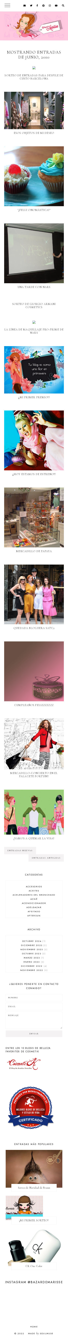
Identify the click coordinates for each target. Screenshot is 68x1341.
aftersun (34, 915)
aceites (34, 890)
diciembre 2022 (33, 966)
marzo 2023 (33, 957)
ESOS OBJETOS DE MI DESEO (34, 133)
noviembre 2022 (33, 970)
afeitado (34, 911)
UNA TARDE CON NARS (34, 287)
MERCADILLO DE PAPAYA (34, 551)
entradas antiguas (46, 858)
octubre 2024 (33, 941)
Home (34, 1326)
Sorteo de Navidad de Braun (34, 1187)
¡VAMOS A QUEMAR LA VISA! (34, 838)
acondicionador (34, 903)
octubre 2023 (33, 953)
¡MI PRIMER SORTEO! (34, 1220)
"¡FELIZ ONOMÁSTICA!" (34, 210)
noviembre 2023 (33, 949)
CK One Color (34, 1266)
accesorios (34, 886)
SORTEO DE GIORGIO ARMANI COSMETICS (34, 305)
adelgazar (34, 907)
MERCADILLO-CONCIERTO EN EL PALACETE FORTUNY (34, 775)
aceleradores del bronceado (34, 894)
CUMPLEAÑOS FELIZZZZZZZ (34, 705)
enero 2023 (33, 961)
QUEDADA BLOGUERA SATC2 (34, 628)
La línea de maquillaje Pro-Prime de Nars (34, 331)
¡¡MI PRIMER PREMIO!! (34, 397)
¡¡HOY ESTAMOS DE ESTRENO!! (34, 474)
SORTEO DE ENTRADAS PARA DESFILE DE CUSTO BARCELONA (34, 77)
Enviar (34, 1033)
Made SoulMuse (40, 1333)
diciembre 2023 (33, 945)
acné (34, 898)
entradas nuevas (20, 850)
